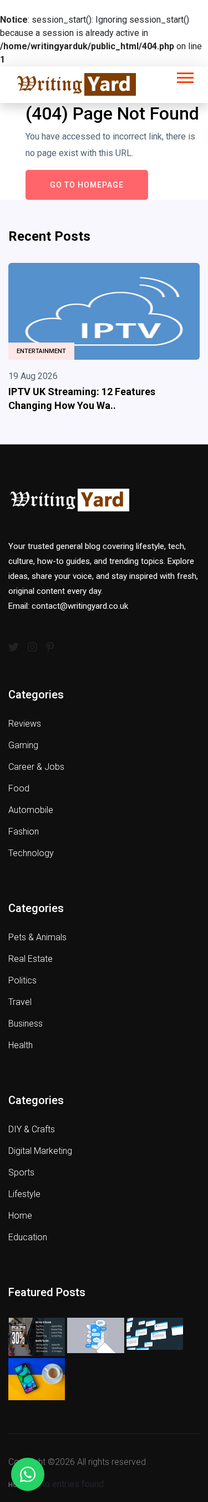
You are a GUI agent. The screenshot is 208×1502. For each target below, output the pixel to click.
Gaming (23, 745)
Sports (21, 1172)
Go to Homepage (87, 184)
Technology (31, 853)
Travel (20, 1002)
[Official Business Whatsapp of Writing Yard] (27, 1474)
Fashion (23, 831)
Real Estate (30, 959)
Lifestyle (24, 1194)
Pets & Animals (37, 937)
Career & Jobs (36, 767)
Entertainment (41, 351)
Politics (22, 980)
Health (20, 1045)
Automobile (30, 810)
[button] (184, 75)
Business (25, 1023)
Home (20, 1215)
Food (18, 788)
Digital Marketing (40, 1151)
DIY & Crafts (31, 1129)
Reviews (24, 723)
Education (27, 1237)
